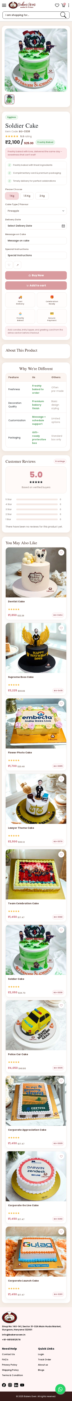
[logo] (22, 5)
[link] (63, 15)
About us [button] (43, 1364)
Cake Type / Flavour (16, 204)
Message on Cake (15, 234)
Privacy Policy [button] (9, 1364)
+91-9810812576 (11, 1339)
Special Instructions (16, 249)
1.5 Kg (27, 196)
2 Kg (42, 196)
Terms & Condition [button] (12, 1375)
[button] (4, 5)
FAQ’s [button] (5, 1359)
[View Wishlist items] (57, 5)
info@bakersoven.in (13, 1334)
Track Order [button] (44, 1359)
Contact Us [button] (8, 1354)
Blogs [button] (41, 1370)
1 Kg (12, 196)
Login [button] (41, 1354)
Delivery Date (13, 219)
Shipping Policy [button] (10, 1370)
